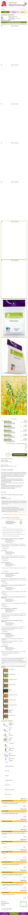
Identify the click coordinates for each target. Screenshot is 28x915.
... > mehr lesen (4, 806)
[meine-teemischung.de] (14, 3)
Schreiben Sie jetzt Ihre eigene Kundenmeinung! (14, 514)
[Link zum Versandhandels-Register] (5, 904)
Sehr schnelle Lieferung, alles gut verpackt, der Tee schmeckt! (13, 586)
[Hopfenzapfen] (5, 676)
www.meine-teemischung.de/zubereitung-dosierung (13, 510)
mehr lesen (5, 548)
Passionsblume (12, 684)
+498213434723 (9, 780)
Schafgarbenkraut (13, 679)
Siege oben (4, 843)
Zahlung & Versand (9, 789)
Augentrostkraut (12, 699)
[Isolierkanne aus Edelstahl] (5, 750)
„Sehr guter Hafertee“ (7, 882)
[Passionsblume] (5, 686)
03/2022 (24, 867)
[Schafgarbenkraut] (5, 681)
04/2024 (24, 816)
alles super (4, 550)
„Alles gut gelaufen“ (7, 821)
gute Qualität (4, 646)
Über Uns (7, 771)
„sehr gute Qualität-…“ (7, 862)
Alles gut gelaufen (5, 562)
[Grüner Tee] (5, 691)
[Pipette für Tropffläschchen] (5, 755)
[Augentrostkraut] (5, 701)
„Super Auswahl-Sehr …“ (8, 872)
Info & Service (8, 794)
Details (6, 672)
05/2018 (24, 898)
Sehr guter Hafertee (6, 633)
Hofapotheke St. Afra (11, 423)
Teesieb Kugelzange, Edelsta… (11, 723)
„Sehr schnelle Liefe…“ (7, 841)
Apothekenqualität (9, 766)
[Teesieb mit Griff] (5, 729)
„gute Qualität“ (5, 892)
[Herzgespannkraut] (5, 706)
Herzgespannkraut (13, 704)
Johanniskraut (12, 715)
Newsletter (7, 785)
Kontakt (6, 775)
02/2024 (24, 826)
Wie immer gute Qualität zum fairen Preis (8, 894)
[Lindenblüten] (5, 671)
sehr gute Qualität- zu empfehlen (9, 608)
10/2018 (24, 877)
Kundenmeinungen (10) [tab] (14, 24)
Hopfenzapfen (12, 674)
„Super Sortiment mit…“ (7, 831)
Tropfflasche (11, 743)
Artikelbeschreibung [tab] (14, 22)
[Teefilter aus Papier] (5, 740)
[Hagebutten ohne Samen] (5, 712)
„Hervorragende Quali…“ (8, 800)
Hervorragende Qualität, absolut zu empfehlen (12, 538)
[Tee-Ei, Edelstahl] (5, 734)
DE (13, 422)
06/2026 (24, 806)
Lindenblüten (11, 669)
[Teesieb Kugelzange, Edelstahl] (5, 724)
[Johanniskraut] (5, 717)
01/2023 (24, 847)
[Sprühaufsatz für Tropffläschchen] (5, 760)
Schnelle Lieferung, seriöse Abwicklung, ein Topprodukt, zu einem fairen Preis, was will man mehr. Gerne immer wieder (13, 803)
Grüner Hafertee (4, 460)
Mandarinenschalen (13, 694)
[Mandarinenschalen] (5, 696)
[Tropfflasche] (5, 745)
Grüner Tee (10, 690)
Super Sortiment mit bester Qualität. (9, 573)
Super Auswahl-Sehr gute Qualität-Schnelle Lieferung (11, 621)
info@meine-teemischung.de (8, 488)
